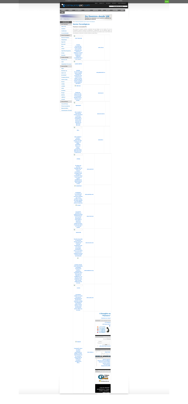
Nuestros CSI (64, 59)
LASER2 (63, 86)
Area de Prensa (64, 103)
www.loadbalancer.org (88, 270)
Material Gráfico (64, 108)
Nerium (62, 81)
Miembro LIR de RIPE (105, 365)
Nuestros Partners (65, 37)
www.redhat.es (90, 352)
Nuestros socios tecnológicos (104, 360)
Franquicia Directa (65, 77)
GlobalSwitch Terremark (66, 64)
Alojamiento (78, 10)
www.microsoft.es (101, 113)
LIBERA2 (63, 97)
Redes (122, 10)
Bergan (62, 92)
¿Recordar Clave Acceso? (105, 346)
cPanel (62, 48)
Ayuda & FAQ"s (107, 324)
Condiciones (64, 30)
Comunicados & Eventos (66, 110)
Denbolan (63, 90)
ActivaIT (63, 99)
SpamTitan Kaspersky (66, 50)
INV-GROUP (63, 75)
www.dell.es (100, 139)
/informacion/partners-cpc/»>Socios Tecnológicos (85, 21)
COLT (62, 61)
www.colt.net (101, 47)
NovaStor (63, 55)
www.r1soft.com (90, 216)
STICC (62, 88)
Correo (70, 10)
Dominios (63, 10)
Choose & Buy (64, 79)
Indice (62, 68)
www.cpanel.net (90, 169)
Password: (100, 342)
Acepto (166, 1)
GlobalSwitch (64, 39)
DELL (62, 46)
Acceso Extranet (64, 33)
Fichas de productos (65, 106)
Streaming (115, 10)
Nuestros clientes (106, 363)
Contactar (108, 322)
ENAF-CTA (63, 72)
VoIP (62, 12)
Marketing (95, 10)
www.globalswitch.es (100, 72)
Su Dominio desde (97, 16)
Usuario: (100, 341)
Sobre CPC (63, 26)
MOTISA (63, 94)
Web (102, 10)
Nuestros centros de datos (104, 361)
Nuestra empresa (106, 359)
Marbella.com (64, 70)
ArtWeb (63, 83)
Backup (108, 10)
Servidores (87, 10)
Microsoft (63, 44)
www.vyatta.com (90, 297)
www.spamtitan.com (89, 194)
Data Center (107, 352)
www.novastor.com (89, 242)
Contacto (63, 28)
